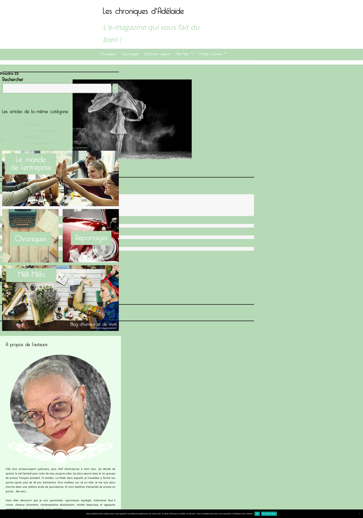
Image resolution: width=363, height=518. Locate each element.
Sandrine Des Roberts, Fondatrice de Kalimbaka (33, 122)
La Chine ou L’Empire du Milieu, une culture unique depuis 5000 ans (45, 128)
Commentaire (5, 192)
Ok (257, 513)
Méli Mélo (182, 53)
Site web (3, 244)
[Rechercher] (115, 88)
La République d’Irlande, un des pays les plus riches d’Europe (41, 141)
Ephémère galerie (157, 53)
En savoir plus (269, 513)
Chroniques (108, 53)
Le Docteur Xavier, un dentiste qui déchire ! (30, 135)
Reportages (130, 53)
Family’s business (210, 53)
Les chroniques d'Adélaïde (143, 9)
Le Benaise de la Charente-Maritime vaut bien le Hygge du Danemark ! (46, 147)
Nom (2, 221)
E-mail (3, 233)
